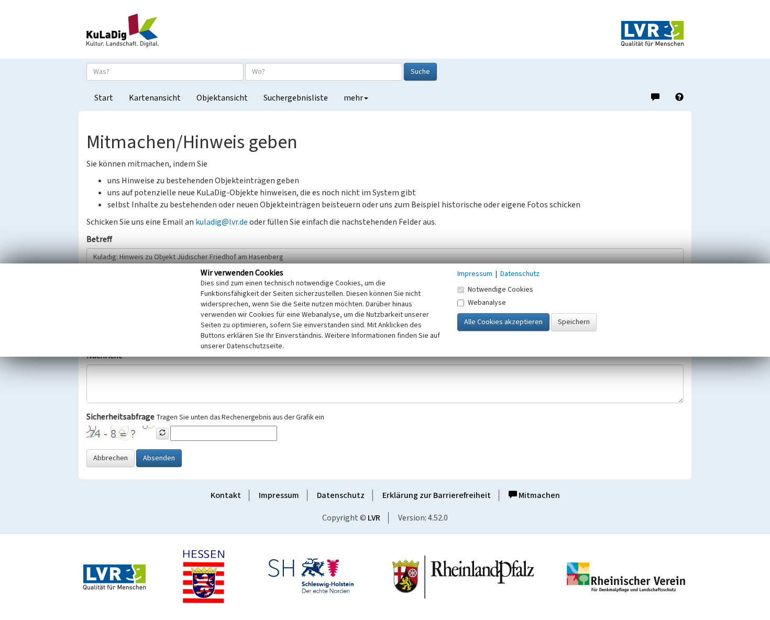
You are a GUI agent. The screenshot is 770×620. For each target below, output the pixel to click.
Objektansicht (222, 98)
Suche (420, 72)
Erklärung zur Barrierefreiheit (436, 495)
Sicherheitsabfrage (120, 417)
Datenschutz (341, 495)
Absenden (159, 458)
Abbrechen (110, 458)
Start (103, 98)
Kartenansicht (155, 98)
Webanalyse (487, 302)
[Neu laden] (162, 433)
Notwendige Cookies (500, 289)
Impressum (279, 495)
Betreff (99, 239)
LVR (374, 518)
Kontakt (226, 495)
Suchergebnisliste (295, 98)
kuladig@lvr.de (221, 222)
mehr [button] (353, 98)
